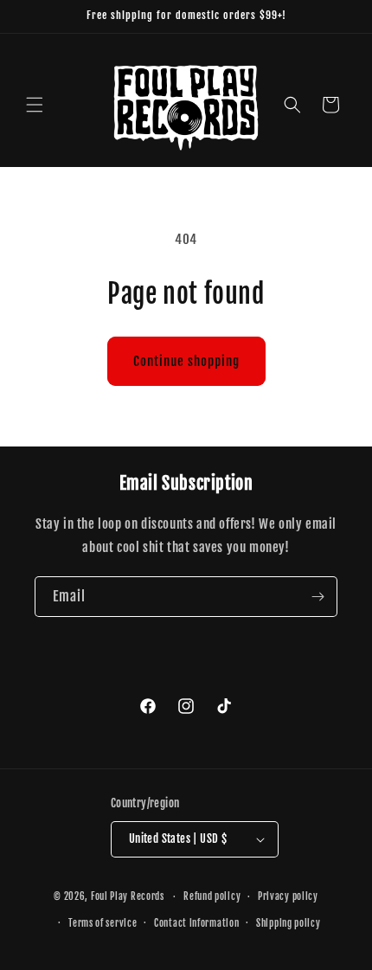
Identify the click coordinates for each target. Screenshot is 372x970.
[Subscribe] (317, 596)
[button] (35, 105)
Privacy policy (288, 896)
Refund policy (212, 896)
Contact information (196, 923)
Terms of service (102, 923)
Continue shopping (186, 361)
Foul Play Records (127, 896)
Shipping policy (288, 923)
